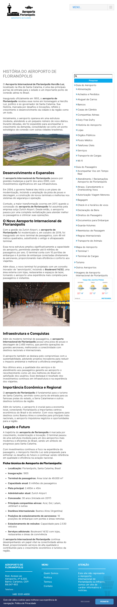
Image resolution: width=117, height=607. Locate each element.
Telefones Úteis (86, 145)
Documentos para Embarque (93, 220)
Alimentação (84, 89)
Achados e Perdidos (88, 94)
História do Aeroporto (90, 125)
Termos (48, 581)
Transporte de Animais (90, 240)
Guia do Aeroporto (86, 85)
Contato (48, 586)
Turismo (80, 262)
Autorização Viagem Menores (94, 194)
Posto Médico (85, 140)
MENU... (77, 7)
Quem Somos (51, 573)
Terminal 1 (83, 251)
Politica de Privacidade (25, 603)
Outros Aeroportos (86, 267)
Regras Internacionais (89, 235)
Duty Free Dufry (86, 119)
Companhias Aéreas (88, 114)
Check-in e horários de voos (93, 205)
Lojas (80, 130)
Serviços (82, 150)
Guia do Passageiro (86, 167)
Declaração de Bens (88, 210)
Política (48, 577)
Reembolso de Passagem (91, 230)
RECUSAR (85, 602)
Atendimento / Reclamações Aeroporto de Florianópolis (93, 180)
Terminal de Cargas (88, 256)
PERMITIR (104, 602)
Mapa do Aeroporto (86, 247)
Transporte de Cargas (89, 155)
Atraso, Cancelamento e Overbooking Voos (90, 188)
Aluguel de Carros (87, 99)
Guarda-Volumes (86, 225)
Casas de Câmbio (87, 109)
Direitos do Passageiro (90, 215)
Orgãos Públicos (86, 135)
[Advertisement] (58, 43)
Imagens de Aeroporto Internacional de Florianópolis (92, 274)
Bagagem (83, 199)
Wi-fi (80, 160)
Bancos (81, 104)
